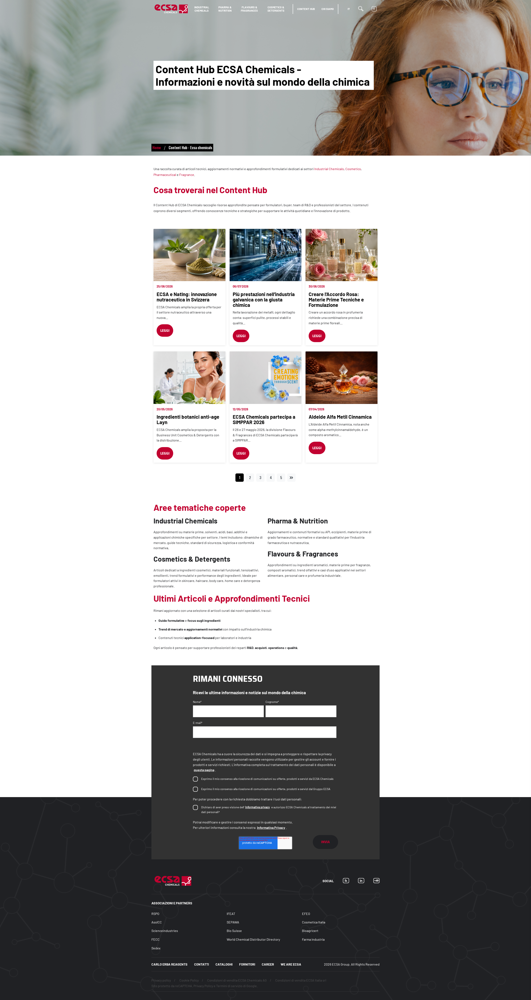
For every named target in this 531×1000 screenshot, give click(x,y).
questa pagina (204, 770)
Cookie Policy (189, 980)
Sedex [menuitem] (156, 948)
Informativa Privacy (271, 827)
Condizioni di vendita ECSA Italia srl (300, 980)
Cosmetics (353, 169)
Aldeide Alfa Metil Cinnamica (340, 417)
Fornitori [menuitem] (247, 964)
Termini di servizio (229, 986)
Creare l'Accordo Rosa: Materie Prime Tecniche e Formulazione (336, 299)
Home (156, 147)
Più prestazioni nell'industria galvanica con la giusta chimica (264, 299)
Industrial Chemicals (329, 169)
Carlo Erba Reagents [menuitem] (169, 964)
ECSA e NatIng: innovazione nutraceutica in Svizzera (187, 296)
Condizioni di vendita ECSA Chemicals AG (237, 980)
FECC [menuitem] (155, 939)
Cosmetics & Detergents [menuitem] (276, 9)
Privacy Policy (203, 986)
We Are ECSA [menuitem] (291, 964)
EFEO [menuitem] (306, 914)
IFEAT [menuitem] (231, 914)
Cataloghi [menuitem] (224, 964)
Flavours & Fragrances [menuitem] (249, 9)
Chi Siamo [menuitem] (328, 9)
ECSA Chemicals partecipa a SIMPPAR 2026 (264, 419)
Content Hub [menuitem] (306, 9)
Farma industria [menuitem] (313, 939)
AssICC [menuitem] (156, 922)
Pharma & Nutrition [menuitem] (225, 9)
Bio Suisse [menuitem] (234, 931)
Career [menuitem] (268, 964)
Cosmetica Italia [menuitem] (313, 922)
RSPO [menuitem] (155, 914)
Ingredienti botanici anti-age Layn (188, 419)
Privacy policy (161, 980)
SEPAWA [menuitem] (233, 922)
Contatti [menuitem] (201, 964)
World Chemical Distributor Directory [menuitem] (253, 939)
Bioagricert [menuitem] (310, 931)
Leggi (164, 330)
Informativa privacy (257, 807)
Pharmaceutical (164, 175)
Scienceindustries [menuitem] (164, 931)
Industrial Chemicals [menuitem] (201, 9)
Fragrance (186, 175)
